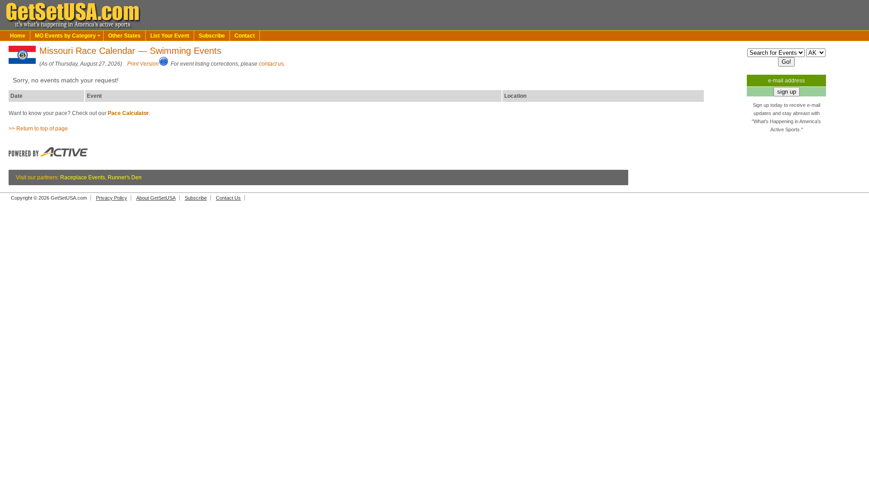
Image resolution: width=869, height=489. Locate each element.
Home (17, 36)
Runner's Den (125, 177)
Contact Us (228, 198)
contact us (271, 64)
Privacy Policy (111, 198)
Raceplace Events (82, 177)
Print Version (143, 64)
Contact (244, 36)
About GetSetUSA (156, 198)
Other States (124, 36)
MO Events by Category (65, 36)
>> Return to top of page (38, 128)
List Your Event (169, 36)
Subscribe (212, 36)
